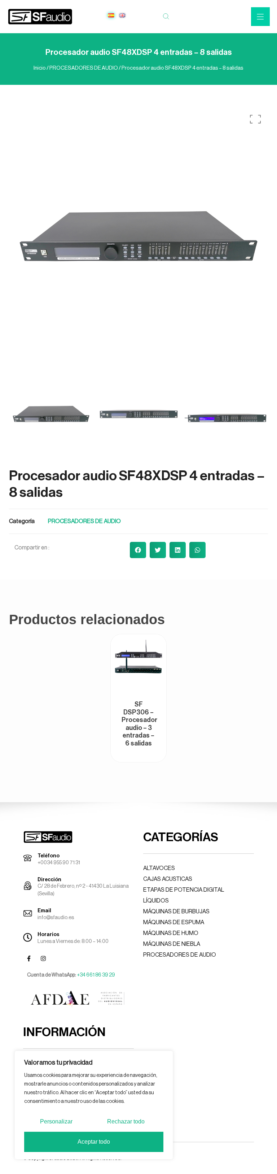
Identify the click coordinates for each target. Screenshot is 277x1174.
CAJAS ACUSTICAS (167, 879)
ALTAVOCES (159, 868)
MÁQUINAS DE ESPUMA (173, 922)
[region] (93, 1105)
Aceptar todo (94, 1142)
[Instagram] (43, 958)
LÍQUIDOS (156, 901)
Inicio (40, 68)
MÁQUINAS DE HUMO (170, 933)
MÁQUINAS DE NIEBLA (171, 944)
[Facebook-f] (29, 958)
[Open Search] (166, 16)
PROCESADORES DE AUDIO (83, 68)
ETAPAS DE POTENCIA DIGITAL (183, 890)
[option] (138, 236)
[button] (138, 550)
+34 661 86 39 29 (96, 975)
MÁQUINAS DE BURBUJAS (176, 911)
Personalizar (56, 1121)
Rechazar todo (126, 1121)
